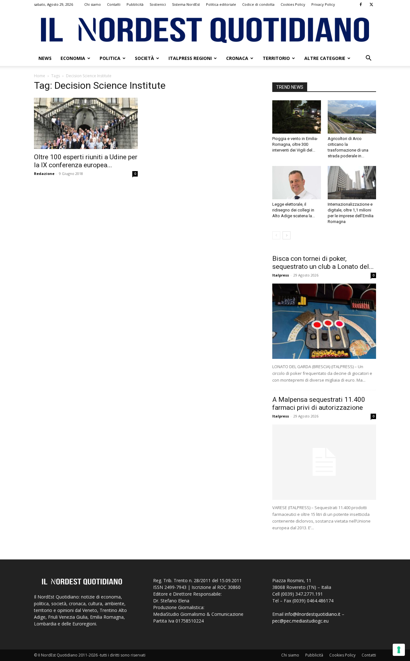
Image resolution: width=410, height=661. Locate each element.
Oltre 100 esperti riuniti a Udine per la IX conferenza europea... (85, 161)
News (45, 58)
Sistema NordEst (186, 4)
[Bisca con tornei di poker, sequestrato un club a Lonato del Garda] (324, 321)
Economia (73, 58)
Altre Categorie (324, 58)
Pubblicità (135, 4)
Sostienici (158, 4)
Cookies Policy (293, 4)
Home (39, 75)
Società (144, 58)
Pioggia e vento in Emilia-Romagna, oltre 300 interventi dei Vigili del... (295, 144)
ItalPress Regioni (190, 58)
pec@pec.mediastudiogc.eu (300, 621)
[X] (371, 4)
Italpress (280, 275)
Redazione (44, 173)
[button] (368, 59)
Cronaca (237, 58)
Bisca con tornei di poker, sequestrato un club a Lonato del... (323, 262)
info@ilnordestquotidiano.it (312, 614)
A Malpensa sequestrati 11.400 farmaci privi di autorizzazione (318, 403)
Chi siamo (92, 4)
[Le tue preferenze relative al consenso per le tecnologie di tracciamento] (399, 650)
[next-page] (287, 235)
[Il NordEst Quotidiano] (205, 30)
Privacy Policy (323, 4)
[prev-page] (276, 235)
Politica (110, 58)
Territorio (276, 58)
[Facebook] (360, 4)
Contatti (113, 4)
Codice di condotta (258, 4)
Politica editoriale (221, 4)
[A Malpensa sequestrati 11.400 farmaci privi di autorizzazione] (324, 462)
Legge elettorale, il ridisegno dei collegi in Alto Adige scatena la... (293, 210)
